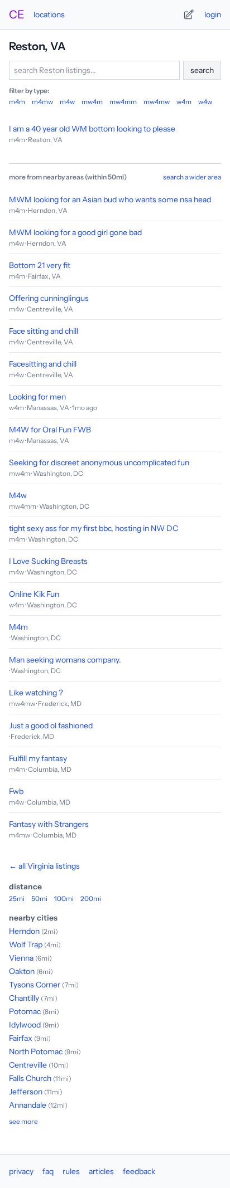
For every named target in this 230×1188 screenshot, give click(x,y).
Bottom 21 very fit (39, 265)
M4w (18, 495)
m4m (17, 102)
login (212, 14)
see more (23, 1121)
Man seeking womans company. (65, 660)
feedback (139, 1171)
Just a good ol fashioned (51, 725)
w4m (183, 102)
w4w (205, 102)
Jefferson (25, 1092)
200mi (90, 898)
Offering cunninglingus (49, 298)
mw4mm (123, 102)
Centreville (28, 1065)
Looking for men (37, 397)
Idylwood (25, 1025)
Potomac (25, 1011)
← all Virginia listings (44, 866)
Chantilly (24, 998)
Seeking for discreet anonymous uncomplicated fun (99, 462)
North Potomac (36, 1051)
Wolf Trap (25, 944)
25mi (17, 898)
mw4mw (156, 102)
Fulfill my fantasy (38, 758)
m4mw (42, 102)
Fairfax (20, 1038)
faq (48, 1171)
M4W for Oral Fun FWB (50, 430)
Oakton (22, 971)
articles (101, 1171)
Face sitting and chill (43, 331)
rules (71, 1171)
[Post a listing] (189, 14)
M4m (18, 627)
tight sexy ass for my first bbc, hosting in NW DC (93, 528)
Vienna (21, 958)
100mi (64, 898)
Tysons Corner (34, 985)
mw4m (92, 102)
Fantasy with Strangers (49, 824)
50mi (39, 898)
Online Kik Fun (34, 594)
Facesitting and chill (42, 364)
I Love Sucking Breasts (48, 561)
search (202, 70)
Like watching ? (36, 693)
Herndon (24, 931)
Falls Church (30, 1078)
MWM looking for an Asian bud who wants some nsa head (110, 199)
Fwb (16, 791)
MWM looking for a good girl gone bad (75, 232)
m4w (67, 102)
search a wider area (192, 177)
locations (49, 14)
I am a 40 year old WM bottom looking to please (92, 129)
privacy (21, 1171)
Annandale (27, 1105)
